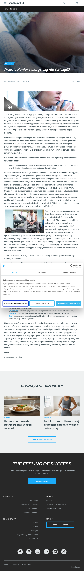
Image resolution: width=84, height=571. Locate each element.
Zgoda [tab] (14, 272)
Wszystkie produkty (30, 512)
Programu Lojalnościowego (27, 535)
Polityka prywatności (12, 564)
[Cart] (76, 3)
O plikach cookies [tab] (69, 272)
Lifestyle (13, 9)
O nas (35, 523)
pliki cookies (26, 564)
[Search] (64, 3)
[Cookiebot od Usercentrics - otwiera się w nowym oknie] (71, 266)
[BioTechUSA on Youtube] (37, 551)
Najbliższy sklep (60, 525)
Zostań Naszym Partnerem (56, 504)
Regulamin (75, 567)
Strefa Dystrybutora (53, 508)
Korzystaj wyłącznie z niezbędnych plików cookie (16, 303)
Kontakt (49, 500)
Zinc (10, 316)
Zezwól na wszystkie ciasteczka (69, 303)
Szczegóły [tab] (42, 272)
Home (6, 9)
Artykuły (34, 527)
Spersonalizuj (41, 303)
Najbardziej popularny (29, 504)
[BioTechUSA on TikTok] (63, 551)
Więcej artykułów (42, 440)
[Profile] (70, 3)
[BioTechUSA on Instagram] (29, 551)
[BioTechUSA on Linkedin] (55, 551)
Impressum (33, 538)
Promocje (34, 500)
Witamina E (13, 313)
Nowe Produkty (32, 508)
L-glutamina (13, 311)
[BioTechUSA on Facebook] (20, 551)
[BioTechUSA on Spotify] (46, 551)
